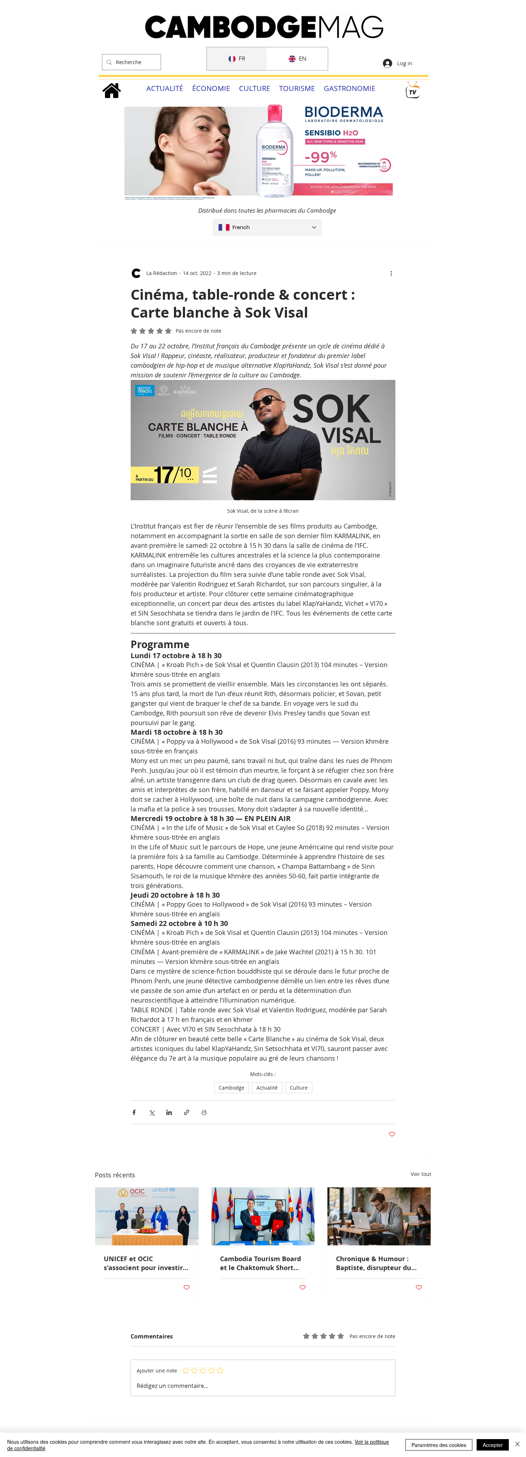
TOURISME (297, 88)
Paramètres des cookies (438, 1444)
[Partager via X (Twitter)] (151, 1112)
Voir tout (421, 1174)
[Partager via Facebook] (134, 1112)
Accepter (493, 1444)
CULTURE (254, 88)
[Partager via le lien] (186, 1112)
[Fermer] (517, 1444)
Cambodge (231, 1087)
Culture (299, 1087)
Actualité (267, 1087)
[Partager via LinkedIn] (169, 1112)
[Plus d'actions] (391, 273)
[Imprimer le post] (204, 1112)
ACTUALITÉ (164, 88)
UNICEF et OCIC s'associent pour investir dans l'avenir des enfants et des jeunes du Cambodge (144, 1263)
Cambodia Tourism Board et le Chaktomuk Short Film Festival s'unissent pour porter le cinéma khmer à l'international (260, 1263)
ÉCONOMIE (211, 88)
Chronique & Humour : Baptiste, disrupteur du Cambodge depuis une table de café (373, 1263)
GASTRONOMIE (349, 88)
